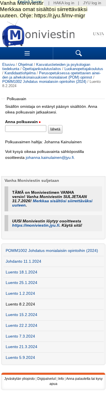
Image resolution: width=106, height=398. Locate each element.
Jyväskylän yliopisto (19, 379)
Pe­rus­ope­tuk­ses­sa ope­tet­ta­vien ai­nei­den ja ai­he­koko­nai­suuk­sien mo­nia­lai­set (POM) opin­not (51, 75)
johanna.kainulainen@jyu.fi (50, 157)
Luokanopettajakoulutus (83, 69)
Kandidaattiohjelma (20, 73)
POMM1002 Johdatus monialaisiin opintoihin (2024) (44, 81)
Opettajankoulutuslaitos (42, 69)
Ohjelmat (25, 64)
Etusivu (8, 64)
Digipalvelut (46, 379)
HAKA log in (63, 3)
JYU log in (92, 3)
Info (61, 379)
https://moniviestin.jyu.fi (35, 225)
